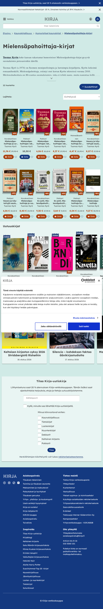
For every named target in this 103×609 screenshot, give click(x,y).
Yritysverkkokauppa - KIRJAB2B (78, 523)
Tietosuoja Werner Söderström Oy (78, 515)
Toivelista (27, 523)
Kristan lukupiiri (30, 553)
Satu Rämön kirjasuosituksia (36, 545)
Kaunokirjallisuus (50, 417)
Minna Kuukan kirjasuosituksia (37, 549)
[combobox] (51, 26)
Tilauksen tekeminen (32, 480)
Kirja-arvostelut (30, 507)
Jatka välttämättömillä (51, 326)
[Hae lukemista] (98, 26)
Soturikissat (28, 588)
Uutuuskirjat (11, 226)
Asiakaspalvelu (30, 519)
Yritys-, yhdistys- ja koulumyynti (37, 499)
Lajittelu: (7, 97)
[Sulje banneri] (99, 280)
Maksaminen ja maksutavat (35, 488)
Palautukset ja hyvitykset (34, 491)
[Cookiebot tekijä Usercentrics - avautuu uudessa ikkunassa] (83, 281)
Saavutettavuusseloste (73, 507)
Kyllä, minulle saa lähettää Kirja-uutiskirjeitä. (50, 406)
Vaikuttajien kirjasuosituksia (36, 557)
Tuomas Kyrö (10, 146)
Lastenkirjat (48, 426)
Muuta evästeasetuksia (84, 318)
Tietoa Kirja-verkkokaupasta (76, 480)
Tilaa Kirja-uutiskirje (32, 533)
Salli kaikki (84, 326)
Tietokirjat (47, 421)
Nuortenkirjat (49, 430)
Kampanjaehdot (70, 519)
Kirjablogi (27, 537)
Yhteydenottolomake (72, 533)
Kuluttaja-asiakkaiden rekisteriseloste (80, 499)
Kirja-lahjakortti (30, 511)
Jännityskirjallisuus (31, 576)
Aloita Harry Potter (32, 565)
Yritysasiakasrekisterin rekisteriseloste (81, 503)
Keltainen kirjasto (51, 439)
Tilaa (51, 450)
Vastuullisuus (69, 491)
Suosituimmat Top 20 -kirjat (35, 568)
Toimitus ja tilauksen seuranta (36, 484)
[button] (8, 19)
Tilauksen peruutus (31, 495)
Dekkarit (46, 434)
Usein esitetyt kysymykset (34, 503)
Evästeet (67, 511)
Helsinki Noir (29, 561)
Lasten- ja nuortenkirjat (33, 580)
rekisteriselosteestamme (70, 457)
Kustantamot (69, 488)
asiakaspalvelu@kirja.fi (73, 536)
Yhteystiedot (68, 484)
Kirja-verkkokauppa (52, 600)
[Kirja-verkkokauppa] (10, 476)
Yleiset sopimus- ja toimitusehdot (78, 495)
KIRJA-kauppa (30, 515)
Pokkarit (46, 443)
